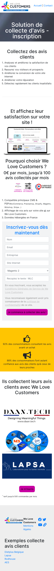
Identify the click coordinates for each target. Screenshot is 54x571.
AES (7, 562)
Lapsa (8, 555)
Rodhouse (10, 558)
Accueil (38, 5)
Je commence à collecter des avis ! (27, 312)
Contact (48, 5)
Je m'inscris (27, 489)
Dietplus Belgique (14, 551)
